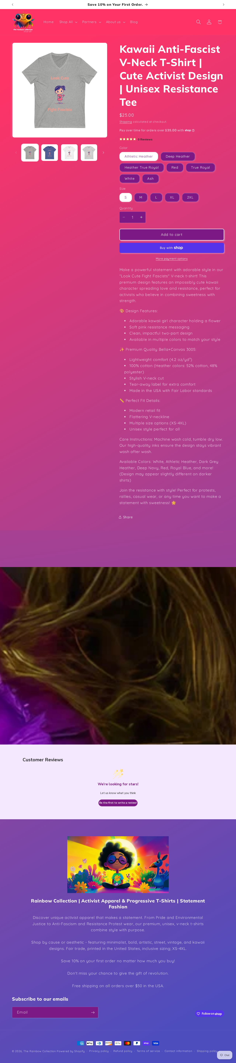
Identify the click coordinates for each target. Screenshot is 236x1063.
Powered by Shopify (71, 1051)
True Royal (200, 167)
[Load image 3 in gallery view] (69, 152)
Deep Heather (178, 156)
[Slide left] (16, 153)
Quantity (126, 208)
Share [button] (128, 517)
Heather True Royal (142, 167)
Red (174, 167)
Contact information (178, 1051)
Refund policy (122, 1051)
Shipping (125, 121)
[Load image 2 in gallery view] (49, 152)
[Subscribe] (93, 1012)
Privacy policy (99, 1051)
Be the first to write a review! (118, 802)
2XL (190, 197)
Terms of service (148, 1051)
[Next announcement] (224, 4)
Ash (150, 178)
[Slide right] (103, 153)
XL (172, 197)
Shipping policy (207, 1051)
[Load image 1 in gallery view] (30, 152)
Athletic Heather (139, 156)
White (130, 178)
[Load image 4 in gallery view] (89, 152)
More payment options (172, 258)
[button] (67, 22)
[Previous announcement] (12, 4)
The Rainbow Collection (39, 1051)
